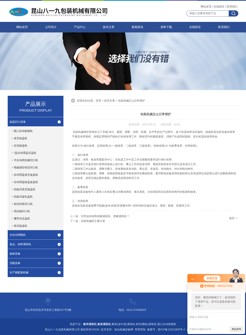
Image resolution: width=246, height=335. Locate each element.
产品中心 (80, 27)
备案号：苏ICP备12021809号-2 (166, 329)
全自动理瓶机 (18, 234)
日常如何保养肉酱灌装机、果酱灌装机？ (105, 216)
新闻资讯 (137, 27)
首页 (98, 100)
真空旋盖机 (20, 138)
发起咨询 (236, 329)
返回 (231, 218)
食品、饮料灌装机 (20, 244)
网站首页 (206, 6)
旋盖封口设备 (18, 121)
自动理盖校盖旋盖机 (26, 182)
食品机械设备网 (123, 329)
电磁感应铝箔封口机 (26, 167)
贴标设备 (15, 253)
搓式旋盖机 (20, 225)
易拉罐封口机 (22, 211)
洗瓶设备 (15, 263)
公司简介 (51, 27)
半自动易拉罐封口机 (26, 160)
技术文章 (108, 27)
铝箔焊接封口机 (23, 203)
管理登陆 (140, 329)
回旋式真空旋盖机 (24, 189)
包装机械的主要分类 (93, 221)
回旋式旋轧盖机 (23, 196)
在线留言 (219, 6)
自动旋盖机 (20, 145)
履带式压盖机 (22, 218)
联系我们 (232, 6)
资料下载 (166, 27)
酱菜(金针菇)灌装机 (123, 324)
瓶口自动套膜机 (23, 130)
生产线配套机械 (19, 272)
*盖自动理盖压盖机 (25, 152)
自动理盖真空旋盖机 (26, 174)
